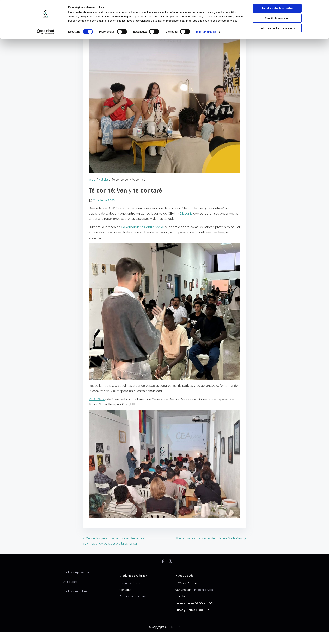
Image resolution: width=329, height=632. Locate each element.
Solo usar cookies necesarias (277, 28)
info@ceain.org (203, 589)
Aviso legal (70, 581)
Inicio (92, 179)
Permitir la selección (277, 18)
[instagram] (170, 562)
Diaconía (186, 213)
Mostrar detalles (206, 31)
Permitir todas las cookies (277, 8)
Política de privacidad (76, 572)
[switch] (122, 31)
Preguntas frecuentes (133, 583)
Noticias (103, 179)
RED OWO (97, 399)
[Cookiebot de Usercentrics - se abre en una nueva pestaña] (45, 31)
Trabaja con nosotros (132, 596)
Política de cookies (75, 591)
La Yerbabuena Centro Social (142, 227)
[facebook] (162, 562)
